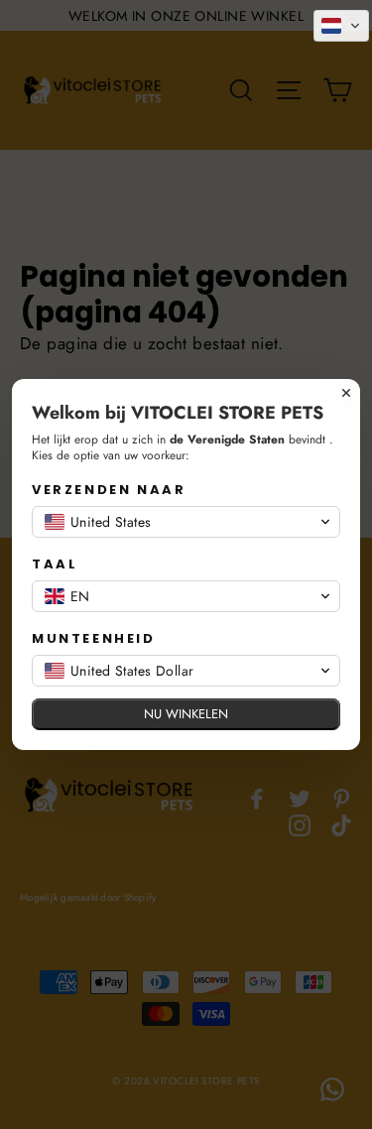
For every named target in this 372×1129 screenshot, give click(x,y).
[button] (341, 26)
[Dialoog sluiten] (346, 393)
